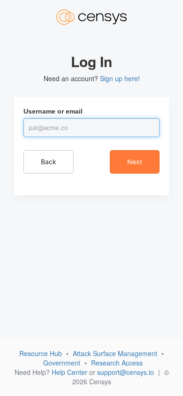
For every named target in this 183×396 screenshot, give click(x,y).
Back (48, 162)
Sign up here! (120, 78)
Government (61, 362)
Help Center (69, 372)
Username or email (53, 111)
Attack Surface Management (115, 353)
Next (134, 162)
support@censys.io (125, 372)
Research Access (117, 362)
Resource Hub (40, 353)
